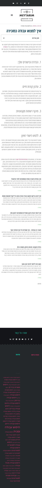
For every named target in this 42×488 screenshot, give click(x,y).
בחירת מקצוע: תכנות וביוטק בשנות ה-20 (29, 247)
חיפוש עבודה (15, 395)
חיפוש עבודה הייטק (12, 424)
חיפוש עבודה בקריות (9, 416)
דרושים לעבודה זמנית (15, 377)
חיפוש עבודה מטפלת (10, 458)
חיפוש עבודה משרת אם (14, 468)
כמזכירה (5, 47)
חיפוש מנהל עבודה (12, 384)
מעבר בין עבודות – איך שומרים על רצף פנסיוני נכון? (26, 230)
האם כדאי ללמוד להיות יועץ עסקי (31, 264)
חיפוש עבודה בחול (10, 400)
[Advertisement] (21, 306)
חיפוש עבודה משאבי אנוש (9, 465)
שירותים (34, 26)
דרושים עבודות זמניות (15, 382)
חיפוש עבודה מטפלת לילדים (13, 460)
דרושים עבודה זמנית (10, 380)
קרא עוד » (39, 190)
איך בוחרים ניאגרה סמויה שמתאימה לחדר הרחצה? (26, 179)
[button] (11, 15)
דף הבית (39, 26)
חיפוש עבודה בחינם (12, 403)
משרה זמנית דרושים (13, 470)
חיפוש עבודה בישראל (15, 406)
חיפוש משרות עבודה (9, 392)
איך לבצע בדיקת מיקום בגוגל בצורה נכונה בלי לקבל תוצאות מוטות (21, 196)
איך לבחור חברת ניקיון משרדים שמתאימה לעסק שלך (25, 213)
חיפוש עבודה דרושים (9, 421)
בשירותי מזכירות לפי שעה (22, 159)
